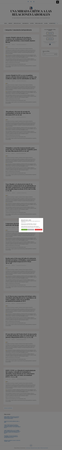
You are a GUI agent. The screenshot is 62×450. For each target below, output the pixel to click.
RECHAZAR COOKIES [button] (38, 229)
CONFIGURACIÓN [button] (31, 229)
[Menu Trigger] (57, 2)
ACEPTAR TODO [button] (24, 229)
